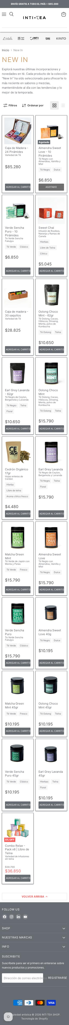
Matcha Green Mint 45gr (14, 705)
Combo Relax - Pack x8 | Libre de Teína (17, 849)
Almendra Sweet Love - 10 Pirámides (50, 151)
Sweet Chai (46, 227)
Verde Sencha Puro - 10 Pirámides (14, 231)
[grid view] (54, 105)
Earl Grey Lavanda (51, 469)
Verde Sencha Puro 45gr (14, 773)
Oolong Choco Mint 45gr (48, 705)
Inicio (5, 50)
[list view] (63, 105)
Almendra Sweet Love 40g (50, 632)
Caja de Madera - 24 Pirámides (16, 150)
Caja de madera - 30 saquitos (16, 313)
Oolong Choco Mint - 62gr (48, 313)
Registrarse (57, 978)
